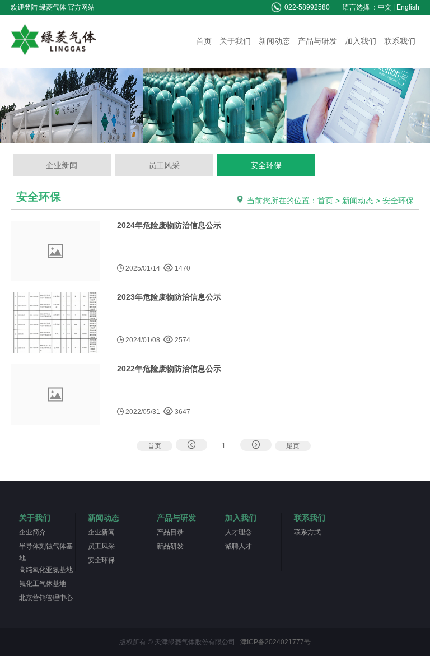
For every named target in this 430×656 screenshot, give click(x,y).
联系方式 (307, 532)
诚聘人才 (238, 546)
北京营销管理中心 (46, 598)
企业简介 (32, 532)
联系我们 (399, 40)
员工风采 (164, 165)
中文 (384, 7)
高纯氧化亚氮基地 (46, 570)
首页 (204, 40)
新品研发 (170, 546)
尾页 (293, 446)
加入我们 (360, 40)
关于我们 (235, 40)
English (407, 7)
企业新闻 (61, 165)
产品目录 (170, 532)
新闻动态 (274, 40)
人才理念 (238, 532)
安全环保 (266, 165)
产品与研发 (317, 40)
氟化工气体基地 (42, 584)
